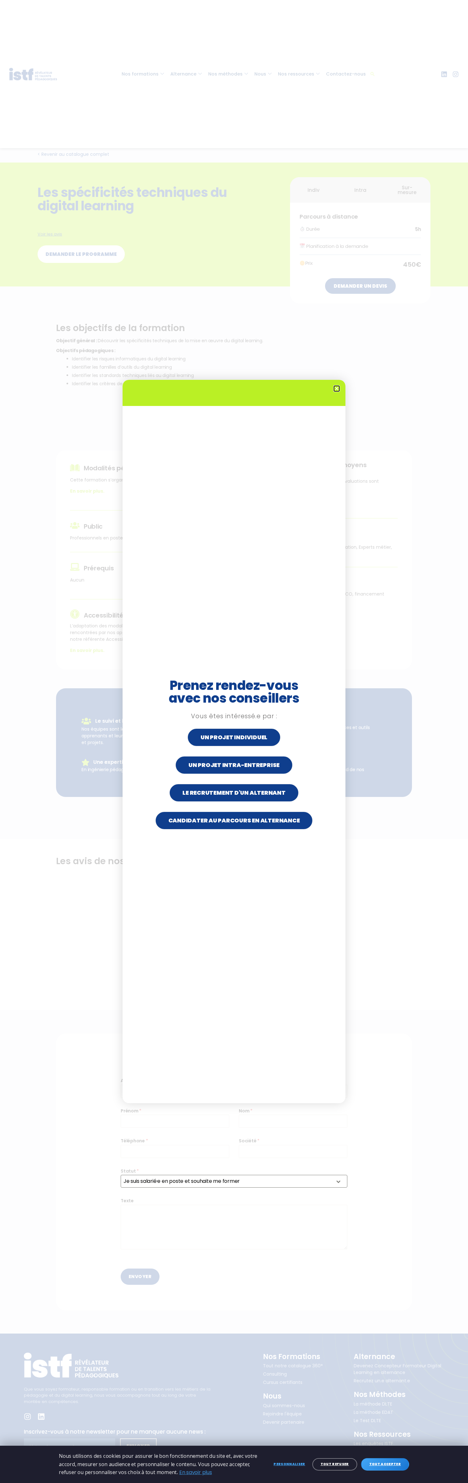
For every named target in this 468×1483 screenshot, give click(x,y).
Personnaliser (289, 1464)
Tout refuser (335, 1464)
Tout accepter (385, 1464)
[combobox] (234, 1181)
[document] (234, 741)
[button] (336, 388)
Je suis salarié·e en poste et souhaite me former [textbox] (182, 1181)
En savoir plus (195, 1472)
